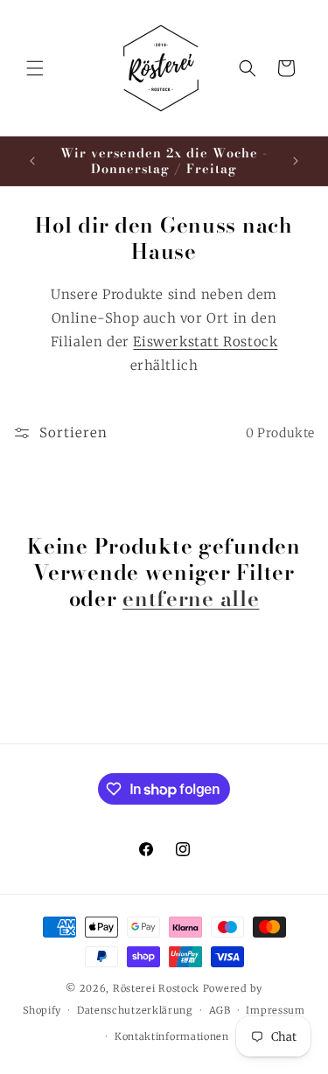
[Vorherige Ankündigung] (32, 161)
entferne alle (190, 599)
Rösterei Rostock (158, 988)
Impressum (275, 1010)
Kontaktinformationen (172, 1036)
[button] (35, 68)
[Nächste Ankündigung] (295, 161)
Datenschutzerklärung (135, 1010)
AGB (220, 1010)
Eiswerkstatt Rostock (205, 341)
